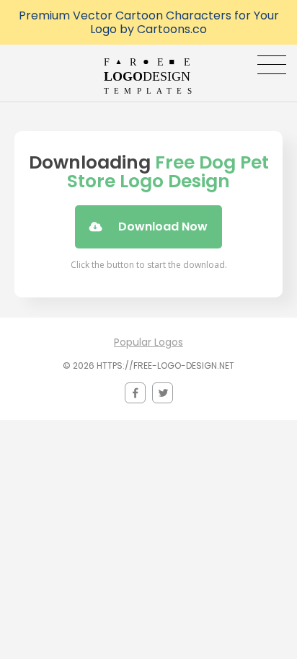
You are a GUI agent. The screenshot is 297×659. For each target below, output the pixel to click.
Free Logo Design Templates (149, 75)
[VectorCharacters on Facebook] (135, 392)
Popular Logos (148, 342)
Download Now (163, 226)
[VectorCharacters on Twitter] (162, 392)
